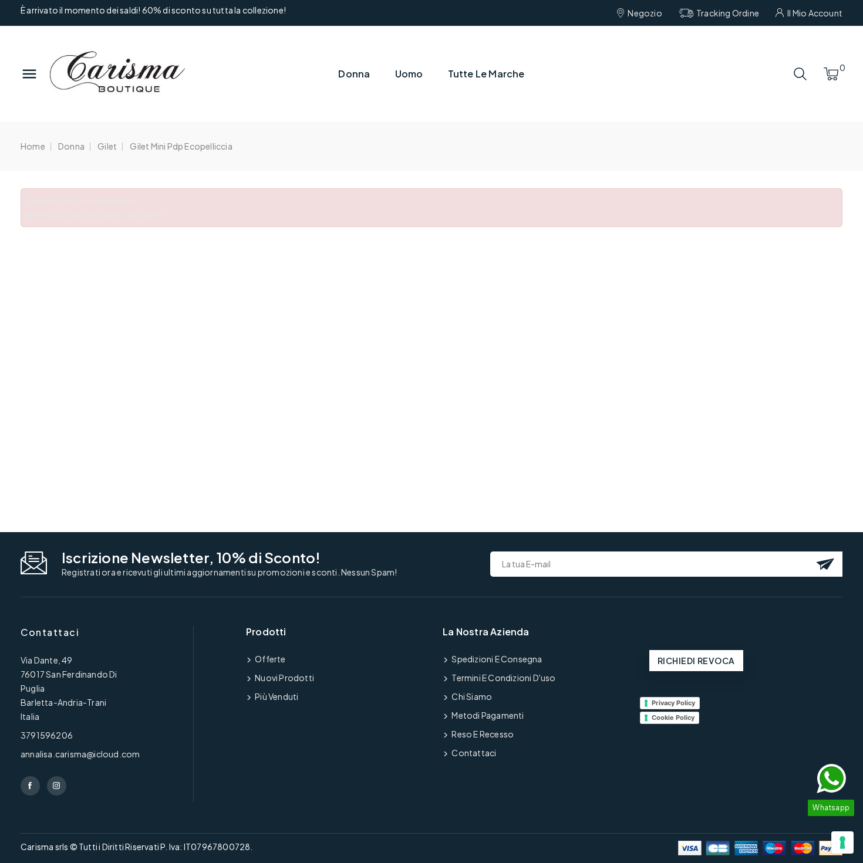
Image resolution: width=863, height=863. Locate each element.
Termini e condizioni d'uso (502, 677)
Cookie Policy (673, 717)
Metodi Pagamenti (487, 715)
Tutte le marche (486, 73)
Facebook (30, 786)
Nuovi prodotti (284, 677)
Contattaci (50, 632)
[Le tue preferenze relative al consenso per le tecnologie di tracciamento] (842, 842)
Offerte (270, 659)
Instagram (56, 786)
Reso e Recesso (482, 734)
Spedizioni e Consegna (496, 659)
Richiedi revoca (696, 660)
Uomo (409, 73)
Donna (354, 73)
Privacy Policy (673, 703)
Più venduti (276, 696)
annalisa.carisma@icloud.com (80, 754)
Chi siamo (471, 696)
